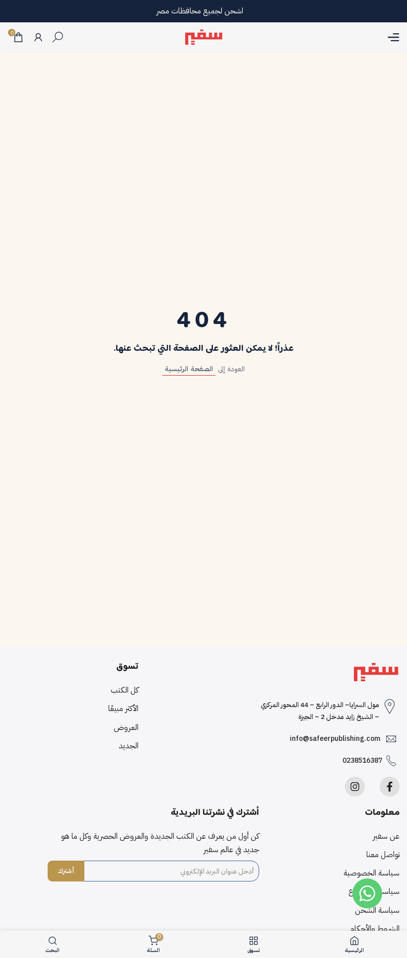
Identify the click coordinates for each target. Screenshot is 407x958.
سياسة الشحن (377, 910)
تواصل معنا (383, 855)
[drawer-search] (57, 37)
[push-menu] (394, 37)
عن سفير (386, 836)
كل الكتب (124, 690)
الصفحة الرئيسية (189, 369)
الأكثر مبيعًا (123, 709)
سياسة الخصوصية (371, 873)
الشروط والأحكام (375, 929)
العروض (126, 727)
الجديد (128, 746)
